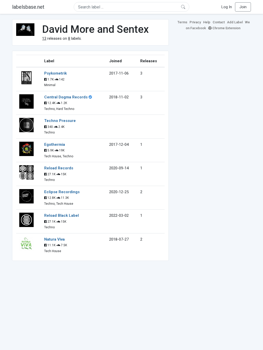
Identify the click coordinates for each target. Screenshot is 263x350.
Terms (182, 22)
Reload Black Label (61, 215)
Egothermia (54, 144)
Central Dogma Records (66, 97)
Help (206, 22)
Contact (219, 22)
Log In (226, 7)
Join (243, 7)
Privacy (195, 22)
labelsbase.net (28, 7)
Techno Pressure (60, 120)
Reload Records (58, 168)
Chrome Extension (226, 28)
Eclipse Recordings (62, 192)
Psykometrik (55, 73)
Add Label (235, 22)
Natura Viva (54, 239)
